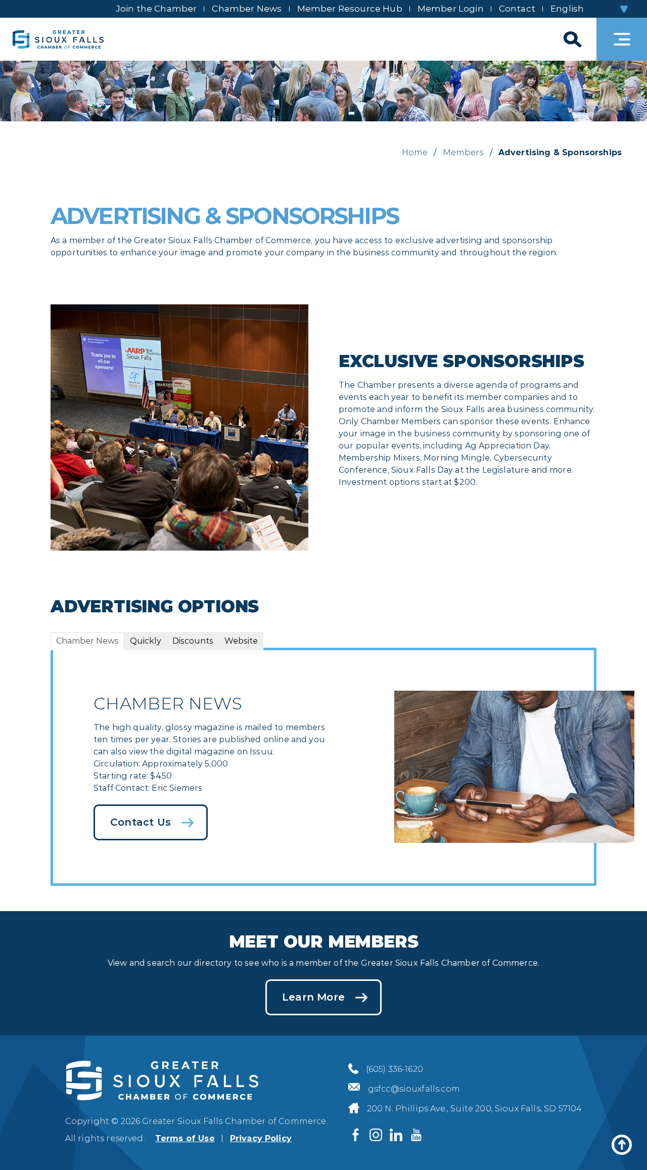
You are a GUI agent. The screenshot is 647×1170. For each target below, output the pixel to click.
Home (415, 152)
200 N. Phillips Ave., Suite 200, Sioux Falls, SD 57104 (474, 1108)
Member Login (451, 9)
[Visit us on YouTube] (416, 1135)
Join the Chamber (156, 9)
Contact (517, 9)
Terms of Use (185, 1138)
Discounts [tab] (192, 641)
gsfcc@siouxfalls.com (414, 1089)
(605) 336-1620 (394, 1069)
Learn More (313, 997)
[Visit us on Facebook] (355, 1135)
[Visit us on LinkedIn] (396, 1135)
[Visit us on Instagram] (376, 1135)
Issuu (261, 751)
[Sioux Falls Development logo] (58, 39)
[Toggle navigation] (621, 39)
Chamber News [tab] (87, 641)
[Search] (571, 39)
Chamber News (247, 9)
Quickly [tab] (145, 641)
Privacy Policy (261, 1138)
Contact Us (140, 822)
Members (463, 152)
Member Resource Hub (349, 9)
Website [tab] (241, 641)
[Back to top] (622, 1145)
